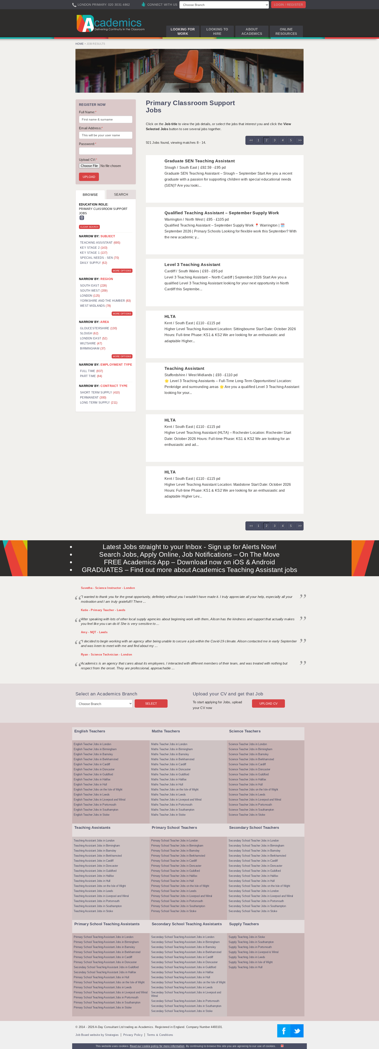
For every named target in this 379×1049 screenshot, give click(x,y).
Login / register (288, 4)
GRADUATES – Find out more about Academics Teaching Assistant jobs (189, 569)
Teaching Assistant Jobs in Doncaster (96, 865)
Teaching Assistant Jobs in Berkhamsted (98, 855)
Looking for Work (183, 31)
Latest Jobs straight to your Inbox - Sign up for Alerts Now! (190, 546)
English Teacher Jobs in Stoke (91, 814)
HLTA (170, 316)
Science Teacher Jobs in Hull (246, 784)
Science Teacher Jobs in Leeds (247, 794)
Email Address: (91, 128)
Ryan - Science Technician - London (106, 654)
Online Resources (286, 31)
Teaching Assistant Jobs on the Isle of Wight (100, 886)
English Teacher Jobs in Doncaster (94, 769)
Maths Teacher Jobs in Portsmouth (171, 804)
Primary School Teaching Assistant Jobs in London (103, 937)
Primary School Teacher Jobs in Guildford (175, 870)
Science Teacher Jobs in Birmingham (250, 749)
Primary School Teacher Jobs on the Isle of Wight (180, 886)
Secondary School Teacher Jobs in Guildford (255, 870)
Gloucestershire (98, 328)
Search (121, 194)
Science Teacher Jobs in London (248, 744)
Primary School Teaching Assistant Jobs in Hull (101, 977)
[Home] (111, 23)
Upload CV (268, 703)
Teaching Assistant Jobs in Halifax (94, 875)
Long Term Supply (99, 402)
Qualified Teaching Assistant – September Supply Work (221, 213)
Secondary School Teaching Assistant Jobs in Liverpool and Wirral (186, 994)
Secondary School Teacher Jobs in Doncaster (255, 865)
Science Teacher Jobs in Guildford (249, 774)
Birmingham (92, 348)
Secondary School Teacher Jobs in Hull (252, 880)
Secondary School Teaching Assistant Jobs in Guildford (106, 967)
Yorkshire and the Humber (105, 300)
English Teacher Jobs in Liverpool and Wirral (99, 799)
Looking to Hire (217, 31)
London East (93, 338)
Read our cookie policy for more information (157, 1046)
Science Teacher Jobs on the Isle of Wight (253, 789)
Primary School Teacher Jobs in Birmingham (177, 845)
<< (251, 140)
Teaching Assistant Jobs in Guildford (95, 870)
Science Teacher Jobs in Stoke (247, 814)
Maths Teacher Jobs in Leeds (168, 794)
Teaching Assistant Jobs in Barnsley (95, 850)
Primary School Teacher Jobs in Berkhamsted (178, 855)
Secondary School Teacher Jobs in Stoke (253, 911)
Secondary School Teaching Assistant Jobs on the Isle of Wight (188, 982)
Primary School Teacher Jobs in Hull (172, 880)
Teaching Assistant (184, 368)
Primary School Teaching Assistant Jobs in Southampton (107, 1002)
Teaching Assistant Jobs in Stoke (93, 911)
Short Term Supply (100, 392)
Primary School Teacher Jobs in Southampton (178, 906)
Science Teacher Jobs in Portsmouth (250, 804)
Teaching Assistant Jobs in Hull (92, 880)
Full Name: (88, 112)
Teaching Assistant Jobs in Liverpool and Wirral (101, 896)
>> (300, 140)
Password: (87, 144)
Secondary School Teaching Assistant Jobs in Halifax (105, 972)
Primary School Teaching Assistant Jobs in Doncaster (105, 962)
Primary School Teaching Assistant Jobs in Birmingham (106, 942)
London (90, 295)
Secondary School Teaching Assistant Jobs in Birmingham (185, 942)
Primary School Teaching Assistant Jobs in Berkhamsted (107, 952)
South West (93, 290)
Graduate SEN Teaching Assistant (199, 161)
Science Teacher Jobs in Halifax (247, 779)
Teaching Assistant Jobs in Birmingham (97, 845)
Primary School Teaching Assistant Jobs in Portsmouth (106, 997)
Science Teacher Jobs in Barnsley (248, 754)
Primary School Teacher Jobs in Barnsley (175, 850)
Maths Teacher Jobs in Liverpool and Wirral (176, 799)
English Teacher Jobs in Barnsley (93, 754)
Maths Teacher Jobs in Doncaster (171, 769)
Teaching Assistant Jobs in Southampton (98, 906)
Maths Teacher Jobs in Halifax (169, 779)
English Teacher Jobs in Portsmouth (95, 804)
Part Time (91, 376)
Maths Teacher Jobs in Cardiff (168, 764)
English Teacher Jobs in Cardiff (92, 764)
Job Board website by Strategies (97, 1035)
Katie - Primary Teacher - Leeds (103, 610)
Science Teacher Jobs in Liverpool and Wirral (255, 799)
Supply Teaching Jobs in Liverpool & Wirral (253, 952)
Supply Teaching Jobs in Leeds (247, 957)
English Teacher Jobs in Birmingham (95, 749)
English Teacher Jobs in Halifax (92, 779)
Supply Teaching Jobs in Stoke (247, 937)
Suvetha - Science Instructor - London (108, 588)
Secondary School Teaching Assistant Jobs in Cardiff (182, 957)
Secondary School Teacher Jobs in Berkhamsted (257, 855)
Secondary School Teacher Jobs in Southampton (257, 906)
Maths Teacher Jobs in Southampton (172, 809)
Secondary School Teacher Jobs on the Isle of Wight (259, 886)
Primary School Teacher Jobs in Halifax (174, 875)
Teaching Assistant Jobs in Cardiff (93, 860)
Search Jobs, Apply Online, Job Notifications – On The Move (189, 554)
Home (79, 43)
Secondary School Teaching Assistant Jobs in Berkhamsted (186, 952)
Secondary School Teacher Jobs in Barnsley (255, 850)
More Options (122, 270)
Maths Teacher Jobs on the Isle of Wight (174, 789)
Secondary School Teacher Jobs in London (254, 840)
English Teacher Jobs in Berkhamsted (96, 759)
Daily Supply (93, 262)
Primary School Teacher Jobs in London (174, 840)
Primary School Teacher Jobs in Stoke (173, 911)
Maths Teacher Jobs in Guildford (170, 774)
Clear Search (89, 227)
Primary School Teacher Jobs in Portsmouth (177, 901)
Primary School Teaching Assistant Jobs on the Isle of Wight (109, 982)
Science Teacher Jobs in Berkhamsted (251, 759)
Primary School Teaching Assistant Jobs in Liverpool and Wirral (110, 992)
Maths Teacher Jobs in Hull (167, 784)
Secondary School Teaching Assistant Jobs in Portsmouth (185, 1001)
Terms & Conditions (160, 1035)
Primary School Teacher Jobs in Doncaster (176, 865)
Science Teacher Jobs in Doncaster (249, 769)
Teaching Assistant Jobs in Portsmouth (97, 901)
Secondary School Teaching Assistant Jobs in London (182, 937)
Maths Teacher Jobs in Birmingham (172, 749)
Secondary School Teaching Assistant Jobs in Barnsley (183, 947)
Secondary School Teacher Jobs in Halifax (253, 875)
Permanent (93, 397)
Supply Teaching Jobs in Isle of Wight (251, 962)
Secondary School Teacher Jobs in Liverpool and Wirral (261, 896)
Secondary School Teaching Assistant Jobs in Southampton (186, 1006)
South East (93, 285)
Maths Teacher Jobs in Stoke (168, 814)
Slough (89, 333)
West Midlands (95, 305)
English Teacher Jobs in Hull (90, 784)
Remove (82, 218)
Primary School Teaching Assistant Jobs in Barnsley (104, 947)
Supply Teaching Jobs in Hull (245, 967)
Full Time (91, 371)
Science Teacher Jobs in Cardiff (247, 764)
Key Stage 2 (93, 247)
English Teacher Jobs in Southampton (96, 809)
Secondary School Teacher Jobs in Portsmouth (256, 901)
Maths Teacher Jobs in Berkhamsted (172, 759)
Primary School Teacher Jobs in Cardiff (174, 860)
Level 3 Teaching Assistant (192, 264)
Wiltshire (91, 343)
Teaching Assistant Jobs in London (94, 840)
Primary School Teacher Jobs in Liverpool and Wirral (181, 896)
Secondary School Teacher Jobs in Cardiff (253, 860)
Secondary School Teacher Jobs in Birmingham (256, 845)
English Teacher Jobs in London (92, 744)
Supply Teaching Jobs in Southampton (251, 942)
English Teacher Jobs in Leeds (92, 794)
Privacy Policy (133, 1035)
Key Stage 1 (93, 252)
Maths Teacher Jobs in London (169, 744)
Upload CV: (88, 159)
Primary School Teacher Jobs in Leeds (173, 891)
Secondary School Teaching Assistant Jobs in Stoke (182, 1011)
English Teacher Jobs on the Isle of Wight (98, 789)
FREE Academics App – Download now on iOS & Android (189, 562)
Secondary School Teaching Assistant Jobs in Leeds (182, 987)
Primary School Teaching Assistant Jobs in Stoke (103, 1007)
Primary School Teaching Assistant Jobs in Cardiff (103, 957)
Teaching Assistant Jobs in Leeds (93, 891)
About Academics (251, 31)
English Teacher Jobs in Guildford (93, 774)
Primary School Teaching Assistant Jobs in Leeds (103, 987)
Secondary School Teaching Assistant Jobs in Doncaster (184, 962)
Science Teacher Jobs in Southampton (251, 809)
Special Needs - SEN (99, 257)
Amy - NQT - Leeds (94, 632)
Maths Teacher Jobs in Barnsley (170, 754)
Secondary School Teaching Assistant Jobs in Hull (180, 977)
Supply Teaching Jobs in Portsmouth (250, 947)
